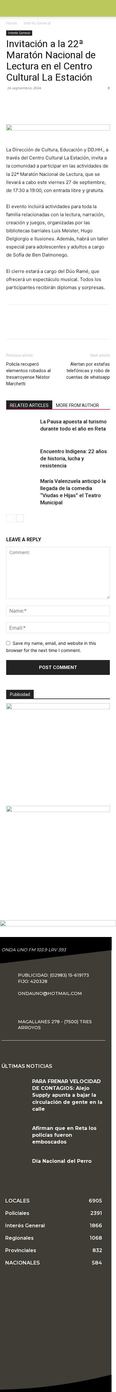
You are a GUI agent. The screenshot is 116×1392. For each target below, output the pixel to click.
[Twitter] (26, 111)
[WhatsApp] (55, 111)
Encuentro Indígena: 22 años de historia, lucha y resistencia (73, 458)
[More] (69, 111)
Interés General (37, 23)
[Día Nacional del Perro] (15, 1168)
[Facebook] (12, 111)
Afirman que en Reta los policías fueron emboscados (64, 1135)
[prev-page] (10, 518)
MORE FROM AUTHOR (77, 405)
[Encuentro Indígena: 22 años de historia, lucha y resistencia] (21, 463)
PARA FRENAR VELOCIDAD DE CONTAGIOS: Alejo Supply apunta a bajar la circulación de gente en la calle (67, 1095)
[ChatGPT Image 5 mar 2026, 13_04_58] (58, 810)
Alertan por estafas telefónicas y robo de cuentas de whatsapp (88, 370)
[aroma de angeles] (58, 708)
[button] (10, 8)
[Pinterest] (41, 111)
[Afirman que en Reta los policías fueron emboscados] (15, 1135)
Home (11, 23)
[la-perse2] (58, 129)
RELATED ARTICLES (29, 405)
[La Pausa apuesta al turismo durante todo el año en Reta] (21, 433)
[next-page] (20, 518)
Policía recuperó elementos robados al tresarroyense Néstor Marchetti (28, 373)
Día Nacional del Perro (62, 1161)
